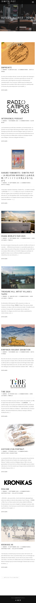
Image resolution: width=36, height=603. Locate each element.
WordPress (22, 597)
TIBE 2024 (5, 392)
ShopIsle (13, 597)
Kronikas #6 (7, 545)
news (9, 3)
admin (5, 69)
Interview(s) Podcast (12, 119)
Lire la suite (4, 90)
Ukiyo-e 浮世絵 (5, 184)
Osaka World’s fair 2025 (13, 236)
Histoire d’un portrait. (13, 449)
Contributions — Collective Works (12, 493)
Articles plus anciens (10, 577)
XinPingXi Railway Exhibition (15, 350)
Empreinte (6, 67)
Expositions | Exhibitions (9, 453)
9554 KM (5, 489)
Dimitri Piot (9, 1)
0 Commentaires (23, 69)
